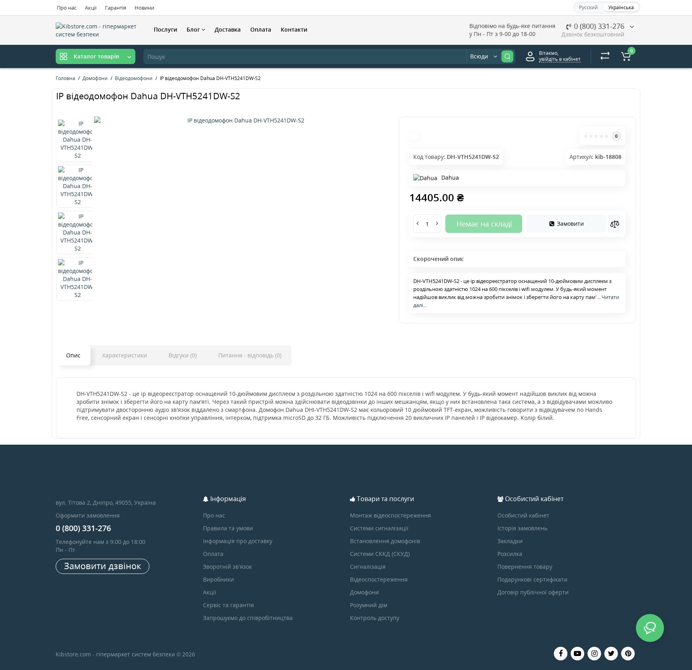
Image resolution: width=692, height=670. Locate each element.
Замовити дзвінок (102, 566)
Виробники (218, 579)
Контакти (294, 29)
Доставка (228, 29)
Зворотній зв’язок (227, 566)
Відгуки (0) (183, 355)
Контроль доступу (374, 618)
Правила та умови (228, 528)
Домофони (364, 592)
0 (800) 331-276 (598, 26)
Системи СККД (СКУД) (380, 554)
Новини (144, 7)
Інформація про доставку (237, 541)
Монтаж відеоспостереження (390, 515)
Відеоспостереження (379, 579)
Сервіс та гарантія (228, 605)
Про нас (66, 7)
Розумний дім (368, 605)
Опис (73, 355)
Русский (588, 7)
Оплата (260, 29)
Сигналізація (368, 566)
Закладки (510, 541)
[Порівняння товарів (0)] (605, 56)
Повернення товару (524, 566)
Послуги (165, 29)
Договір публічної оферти (533, 592)
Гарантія (115, 7)
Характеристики (124, 355)
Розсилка (509, 554)
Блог (194, 29)
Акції (91, 7)
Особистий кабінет (523, 515)
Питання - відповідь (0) (250, 355)
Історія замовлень (522, 528)
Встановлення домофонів (385, 541)
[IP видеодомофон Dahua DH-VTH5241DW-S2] (242, 120)
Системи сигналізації (379, 528)
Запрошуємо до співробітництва (248, 618)
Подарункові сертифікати (532, 579)
